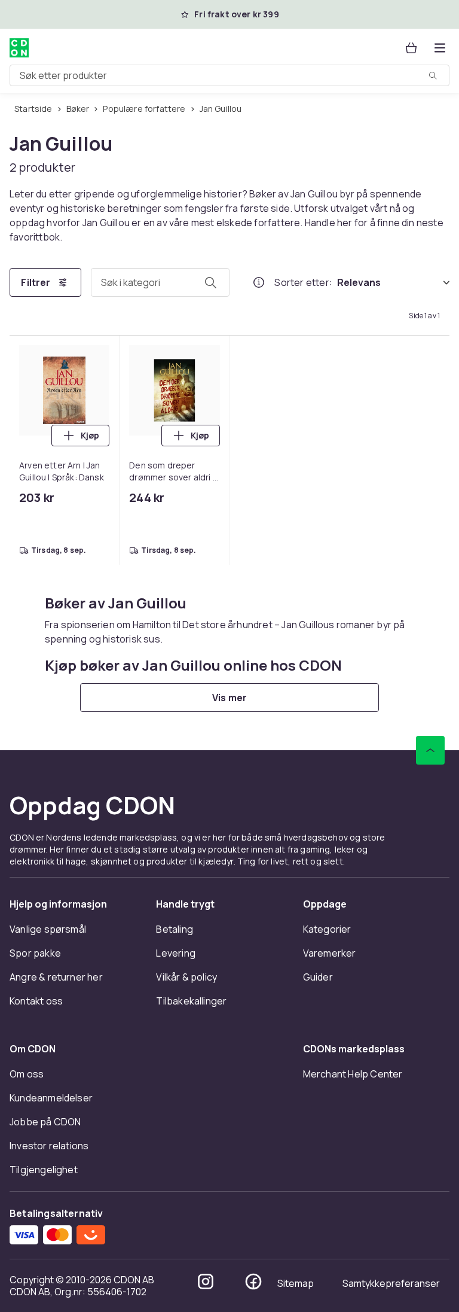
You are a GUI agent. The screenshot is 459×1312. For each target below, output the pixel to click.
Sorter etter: (303, 282)
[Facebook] (253, 1281)
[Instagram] (205, 1281)
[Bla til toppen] (430, 750)
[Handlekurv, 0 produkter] (411, 48)
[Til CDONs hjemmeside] (19, 48)
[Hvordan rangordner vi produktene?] (259, 282)
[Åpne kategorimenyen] (440, 48)
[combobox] (229, 75)
